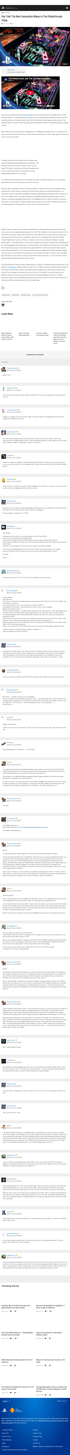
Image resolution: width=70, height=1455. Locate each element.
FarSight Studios (28, 115)
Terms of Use (37, 1433)
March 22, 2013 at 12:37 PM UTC (14, 1257)
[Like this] (15, 1311)
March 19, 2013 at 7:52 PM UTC (14, 528)
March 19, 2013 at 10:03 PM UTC (14, 1042)
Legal (3, 1443)
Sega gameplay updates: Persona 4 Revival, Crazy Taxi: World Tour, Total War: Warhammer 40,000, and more (51, 1389)
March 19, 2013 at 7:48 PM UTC (14, 503)
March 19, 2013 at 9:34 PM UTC (14, 1004)
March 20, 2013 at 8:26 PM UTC (14, 1181)
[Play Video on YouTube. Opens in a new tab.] (65, 64)
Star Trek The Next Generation (40, 295)
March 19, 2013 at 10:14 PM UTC (14, 1086)
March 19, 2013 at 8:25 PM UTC (14, 719)
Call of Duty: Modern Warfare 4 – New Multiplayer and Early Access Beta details (17, 1333)
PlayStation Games (26, 295)
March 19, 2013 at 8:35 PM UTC (14, 764)
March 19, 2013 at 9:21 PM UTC (14, 964)
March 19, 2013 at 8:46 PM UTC (14, 845)
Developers (5, 1446)
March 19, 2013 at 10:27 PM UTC (14, 1108)
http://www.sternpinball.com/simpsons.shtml (33, 827)
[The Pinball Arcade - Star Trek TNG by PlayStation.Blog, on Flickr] (35, 148)
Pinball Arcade (15, 295)
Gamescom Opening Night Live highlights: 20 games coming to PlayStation (50, 1306)
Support (35, 1430)
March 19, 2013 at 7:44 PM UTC (14, 481)
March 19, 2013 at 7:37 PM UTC (14, 434)
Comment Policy (7, 1430)
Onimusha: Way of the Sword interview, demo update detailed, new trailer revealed (15, 1306)
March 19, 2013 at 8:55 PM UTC (14, 890)
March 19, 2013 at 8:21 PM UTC (14, 692)
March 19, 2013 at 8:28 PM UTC (14, 744)
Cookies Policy (37, 1436)
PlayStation (11, 8)
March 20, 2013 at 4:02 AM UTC (14, 1157)
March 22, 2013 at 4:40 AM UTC (14, 1235)
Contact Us (36, 1443)
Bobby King (11, 70)
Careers (35, 1440)
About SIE (5, 1433)
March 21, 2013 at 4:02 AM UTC (14, 1213)
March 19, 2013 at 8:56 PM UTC (14, 928)
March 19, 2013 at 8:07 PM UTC (14, 592)
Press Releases (6, 1440)
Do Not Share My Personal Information (15, 1450)
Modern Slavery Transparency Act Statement (48, 1446)
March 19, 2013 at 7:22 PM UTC (14, 390)
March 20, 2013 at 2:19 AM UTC (14, 1127)
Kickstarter (12, 267)
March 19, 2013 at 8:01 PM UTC (14, 572)
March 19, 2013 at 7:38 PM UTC (14, 457)
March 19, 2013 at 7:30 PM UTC (14, 412)
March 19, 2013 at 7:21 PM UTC (14, 370)
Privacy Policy (6, 1436)
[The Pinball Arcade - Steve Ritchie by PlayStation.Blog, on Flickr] (55, 168)
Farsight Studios (6, 295)
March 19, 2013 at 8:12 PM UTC (14, 646)
